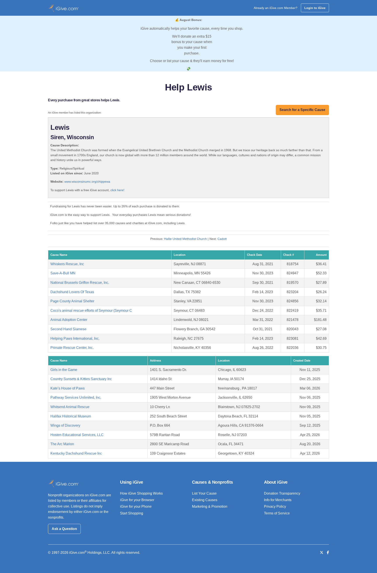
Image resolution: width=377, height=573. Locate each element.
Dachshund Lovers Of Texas (72, 292)
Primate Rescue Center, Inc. (72, 348)
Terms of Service (277, 513)
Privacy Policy (275, 506)
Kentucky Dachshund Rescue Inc (76, 453)
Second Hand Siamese (68, 329)
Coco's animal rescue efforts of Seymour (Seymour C (91, 310)
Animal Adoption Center (68, 320)
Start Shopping (131, 513)
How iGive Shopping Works (141, 493)
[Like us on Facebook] (328, 552)
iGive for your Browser (137, 500)
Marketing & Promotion (209, 506)
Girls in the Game (63, 370)
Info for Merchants (277, 500)
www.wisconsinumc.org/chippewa (87, 181)
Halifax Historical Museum (70, 416)
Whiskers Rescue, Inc (67, 264)
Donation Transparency (282, 493)
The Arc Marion (62, 444)
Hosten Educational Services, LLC (77, 435)
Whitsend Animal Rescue (69, 407)
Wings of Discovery (65, 425)
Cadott (222, 239)
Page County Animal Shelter (72, 301)
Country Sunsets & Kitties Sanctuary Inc (81, 379)
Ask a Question (64, 529)
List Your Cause (204, 493)
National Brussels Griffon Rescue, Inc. (79, 282)
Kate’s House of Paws (67, 388)
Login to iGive (315, 8)
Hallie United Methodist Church (185, 239)
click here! (117, 190)
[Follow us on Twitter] (321, 552)
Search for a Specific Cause (302, 110)
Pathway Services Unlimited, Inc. (75, 397)
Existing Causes (204, 500)
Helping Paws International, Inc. (74, 338)
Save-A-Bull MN (62, 273)
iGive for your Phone (136, 506)
